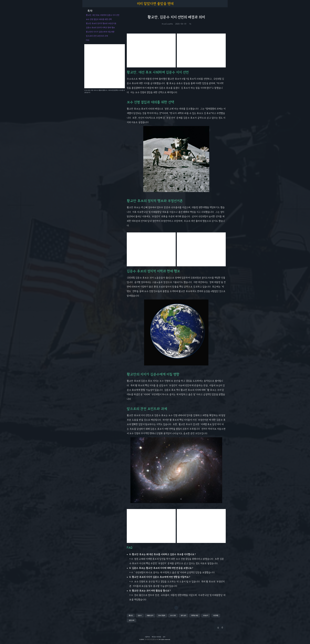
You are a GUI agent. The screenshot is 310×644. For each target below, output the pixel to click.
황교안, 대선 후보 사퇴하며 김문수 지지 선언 (102, 15)
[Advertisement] (151, 50)
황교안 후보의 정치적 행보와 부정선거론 (101, 23)
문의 (164, 637)
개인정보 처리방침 (156, 637)
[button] (131, 615)
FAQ (87, 40)
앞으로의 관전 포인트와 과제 (97, 36)
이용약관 (147, 637)
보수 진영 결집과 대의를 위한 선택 (99, 19)
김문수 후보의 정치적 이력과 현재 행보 (100, 28)
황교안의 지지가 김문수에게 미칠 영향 (100, 32)
